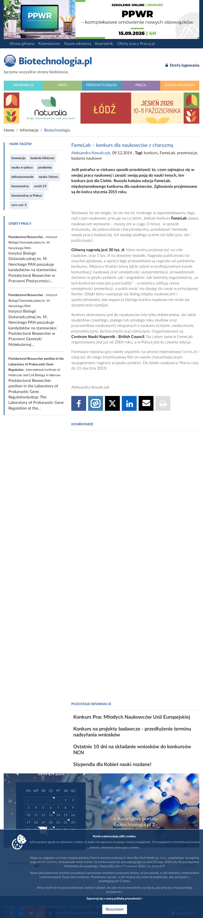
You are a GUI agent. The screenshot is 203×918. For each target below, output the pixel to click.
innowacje (18, 158)
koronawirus (20, 186)
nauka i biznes (48, 176)
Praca (140, 85)
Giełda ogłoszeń (180, 85)
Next (82, 774)
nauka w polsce (22, 167)
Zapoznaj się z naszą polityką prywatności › (114, 898)
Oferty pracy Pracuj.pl (136, 44)
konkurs (151, 153)
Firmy (62, 85)
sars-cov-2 (19, 205)
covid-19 (40, 186)
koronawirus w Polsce (26, 195)
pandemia (45, 167)
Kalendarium (49, 44)
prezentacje (187, 153)
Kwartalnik (104, 44)
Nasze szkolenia (77, 44)
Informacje (23, 85)
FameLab (167, 153)
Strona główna (21, 44)
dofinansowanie (22, 176)
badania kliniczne (42, 158)
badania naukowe (86, 158)
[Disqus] (135, 501)
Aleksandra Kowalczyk (90, 153)
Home (9, 130)
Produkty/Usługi (101, 85)
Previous (20, 774)
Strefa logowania (184, 65)
